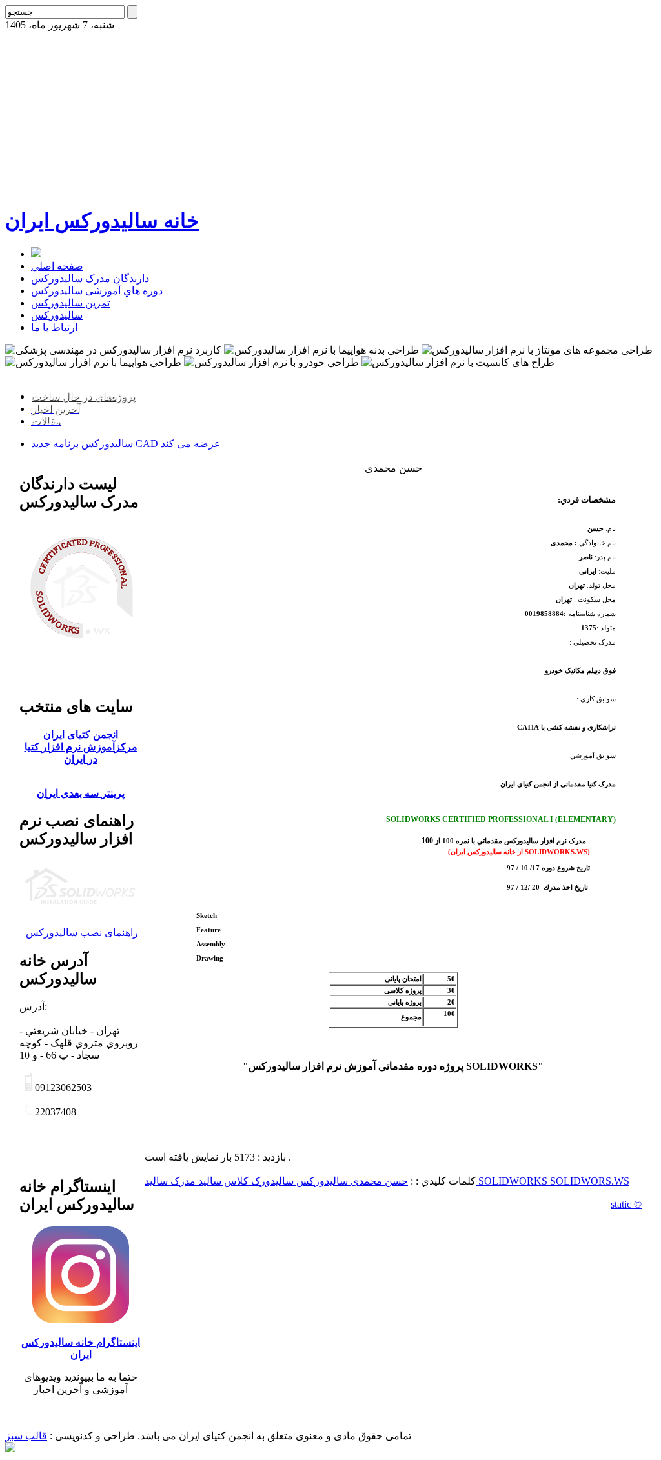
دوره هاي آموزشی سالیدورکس (97, 290)
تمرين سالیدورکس (70, 302)
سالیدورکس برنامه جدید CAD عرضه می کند (126, 443)
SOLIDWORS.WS (589, 1180)
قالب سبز (26, 1435)
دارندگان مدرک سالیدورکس (90, 278)
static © (626, 1204)
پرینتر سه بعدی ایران (81, 793)
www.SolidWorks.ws (48, 373)
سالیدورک (271, 1180)
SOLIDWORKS (514, 1180)
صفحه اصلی (57, 266)
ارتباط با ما (54, 327)
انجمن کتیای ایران (80, 734)
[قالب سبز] (10, 1448)
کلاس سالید (222, 1180)
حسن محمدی (378, 1180)
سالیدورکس (57, 315)
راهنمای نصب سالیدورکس (80, 932)
